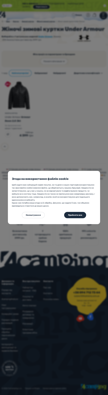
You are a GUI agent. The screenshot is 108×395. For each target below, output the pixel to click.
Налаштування (33, 215)
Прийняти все (75, 215)
